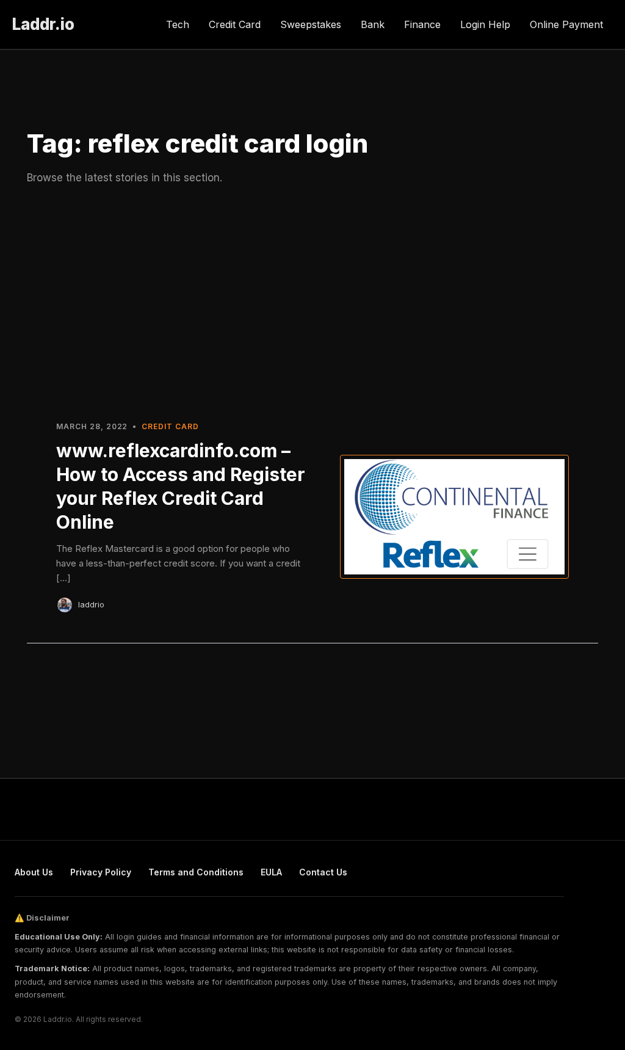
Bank (373, 24)
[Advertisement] (312, 300)
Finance (422, 24)
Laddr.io (43, 24)
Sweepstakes (310, 24)
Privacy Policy (100, 872)
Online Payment (566, 24)
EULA (271, 872)
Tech (177, 24)
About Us (34, 872)
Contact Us (323, 872)
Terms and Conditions (196, 872)
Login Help (485, 24)
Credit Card (235, 24)
